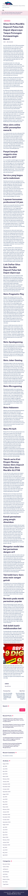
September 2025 (6, 791)
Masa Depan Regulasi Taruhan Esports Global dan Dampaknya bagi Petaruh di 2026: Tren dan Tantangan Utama (14, 726)
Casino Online (6, 866)
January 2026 (6, 781)
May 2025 (5, 801)
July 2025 (5, 796)
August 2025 (6, 794)
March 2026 (5, 776)
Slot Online (5, 881)
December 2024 (6, 814)
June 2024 (5, 829)
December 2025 (6, 784)
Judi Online (7, 20)
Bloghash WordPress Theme (14, 893)
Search (5, 706)
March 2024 (5, 837)
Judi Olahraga (6, 871)
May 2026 (5, 771)
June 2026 (5, 768)
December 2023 (6, 844)
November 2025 (6, 786)
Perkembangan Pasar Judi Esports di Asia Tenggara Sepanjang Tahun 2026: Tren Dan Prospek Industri (13, 720)
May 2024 (5, 832)
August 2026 (6, 763)
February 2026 (6, 779)
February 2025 (6, 809)
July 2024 (5, 827)
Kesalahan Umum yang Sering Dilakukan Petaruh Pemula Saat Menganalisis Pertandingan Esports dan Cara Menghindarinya (12, 745)
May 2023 (5, 852)
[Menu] (3, 10)
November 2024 (6, 817)
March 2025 (5, 807)
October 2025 (6, 789)
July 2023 (5, 847)
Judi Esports (5, 869)
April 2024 (5, 834)
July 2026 (5, 766)
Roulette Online (6, 879)
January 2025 (6, 812)
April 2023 (5, 855)
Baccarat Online (6, 864)
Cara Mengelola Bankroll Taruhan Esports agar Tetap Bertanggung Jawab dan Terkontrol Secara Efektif (13, 739)
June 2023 (5, 850)
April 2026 (5, 773)
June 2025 (5, 799)
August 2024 (6, 824)
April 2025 (5, 804)
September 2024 (6, 822)
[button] (8, 686)
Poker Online (5, 876)
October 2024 (6, 819)
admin (7, 683)
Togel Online (5, 884)
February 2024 (6, 839)
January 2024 (6, 842)
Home (3, 12)
